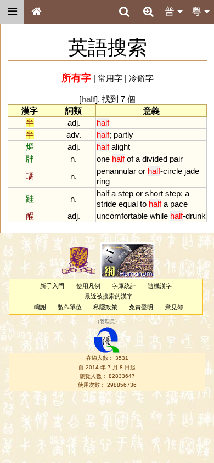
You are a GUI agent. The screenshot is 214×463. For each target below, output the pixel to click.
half (103, 193)
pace (179, 203)
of (130, 158)
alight (120, 146)
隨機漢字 (160, 286)
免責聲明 (141, 307)
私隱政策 (105, 307)
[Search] (124, 12)
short (154, 193)
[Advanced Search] (148, 11)
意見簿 (174, 307)
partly (123, 134)
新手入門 (52, 286)
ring (103, 181)
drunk (195, 216)
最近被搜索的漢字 (109, 296)
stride (106, 203)
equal (128, 203)
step (125, 193)
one (103, 158)
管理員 (107, 321)
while (159, 216)
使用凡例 (88, 286)
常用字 (110, 78)
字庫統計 (124, 286)
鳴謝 (40, 307)
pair (176, 158)
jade (191, 171)
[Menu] (12, 12)
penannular (116, 171)
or (141, 171)
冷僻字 (141, 78)
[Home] (36, 12)
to (143, 203)
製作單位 (70, 307)
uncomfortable (122, 216)
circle (172, 171)
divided (154, 158)
